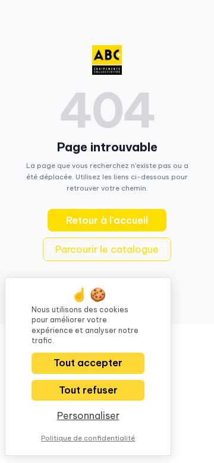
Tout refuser (88, 390)
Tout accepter (88, 363)
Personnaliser (88, 415)
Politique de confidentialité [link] (88, 438)
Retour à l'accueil (107, 220)
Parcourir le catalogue (107, 249)
